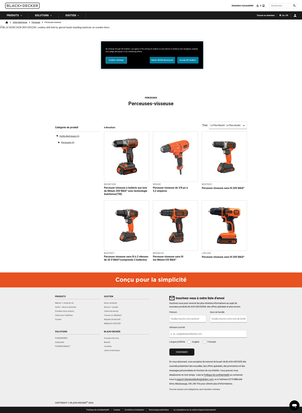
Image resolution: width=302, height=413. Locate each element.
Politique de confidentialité (216, 375)
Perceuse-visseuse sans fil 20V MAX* (223, 188)
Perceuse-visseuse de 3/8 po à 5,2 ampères (170, 189)
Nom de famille (217, 312)
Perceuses (36, 22)
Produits (13, 15)
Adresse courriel (177, 327)
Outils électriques (20, 22)
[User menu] (295, 15)
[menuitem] (14, 15)
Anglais (195, 342)
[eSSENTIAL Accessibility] (260, 5)
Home (6, 22)
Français (211, 342)
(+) (58, 142)
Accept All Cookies (188, 60)
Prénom (173, 312)
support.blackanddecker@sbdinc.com (194, 379)
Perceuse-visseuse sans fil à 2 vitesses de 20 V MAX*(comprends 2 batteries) (126, 258)
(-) (57, 135)
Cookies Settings (116, 60)
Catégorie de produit (66, 127)
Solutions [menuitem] (42, 15)
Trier (205, 125)
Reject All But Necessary (162, 60)
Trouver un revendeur (266, 15)
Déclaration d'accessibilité (242, 6)
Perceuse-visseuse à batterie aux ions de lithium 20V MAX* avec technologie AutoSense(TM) (125, 191)
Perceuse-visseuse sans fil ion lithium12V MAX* (168, 258)
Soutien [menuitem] (70, 15)
